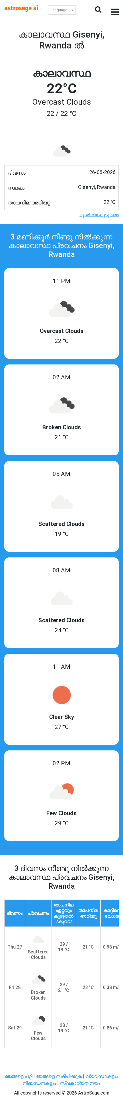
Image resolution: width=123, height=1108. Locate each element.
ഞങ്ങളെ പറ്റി (18, 1076)
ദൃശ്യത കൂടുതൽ (99, 214)
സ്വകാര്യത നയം (80, 1083)
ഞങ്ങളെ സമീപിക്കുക (59, 1076)
